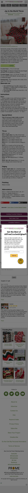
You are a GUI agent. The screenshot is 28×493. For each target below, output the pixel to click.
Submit (14, 255)
